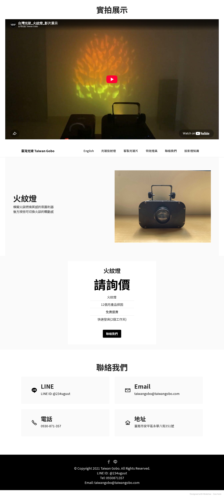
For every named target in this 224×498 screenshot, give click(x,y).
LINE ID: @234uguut (55, 393)
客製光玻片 (130, 151)
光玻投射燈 (108, 151)
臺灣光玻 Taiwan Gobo (37, 150)
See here (217, 494)
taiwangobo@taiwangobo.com (157, 393)
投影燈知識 (191, 151)
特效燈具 (152, 151)
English (88, 151)
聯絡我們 (171, 151)
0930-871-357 (51, 426)
